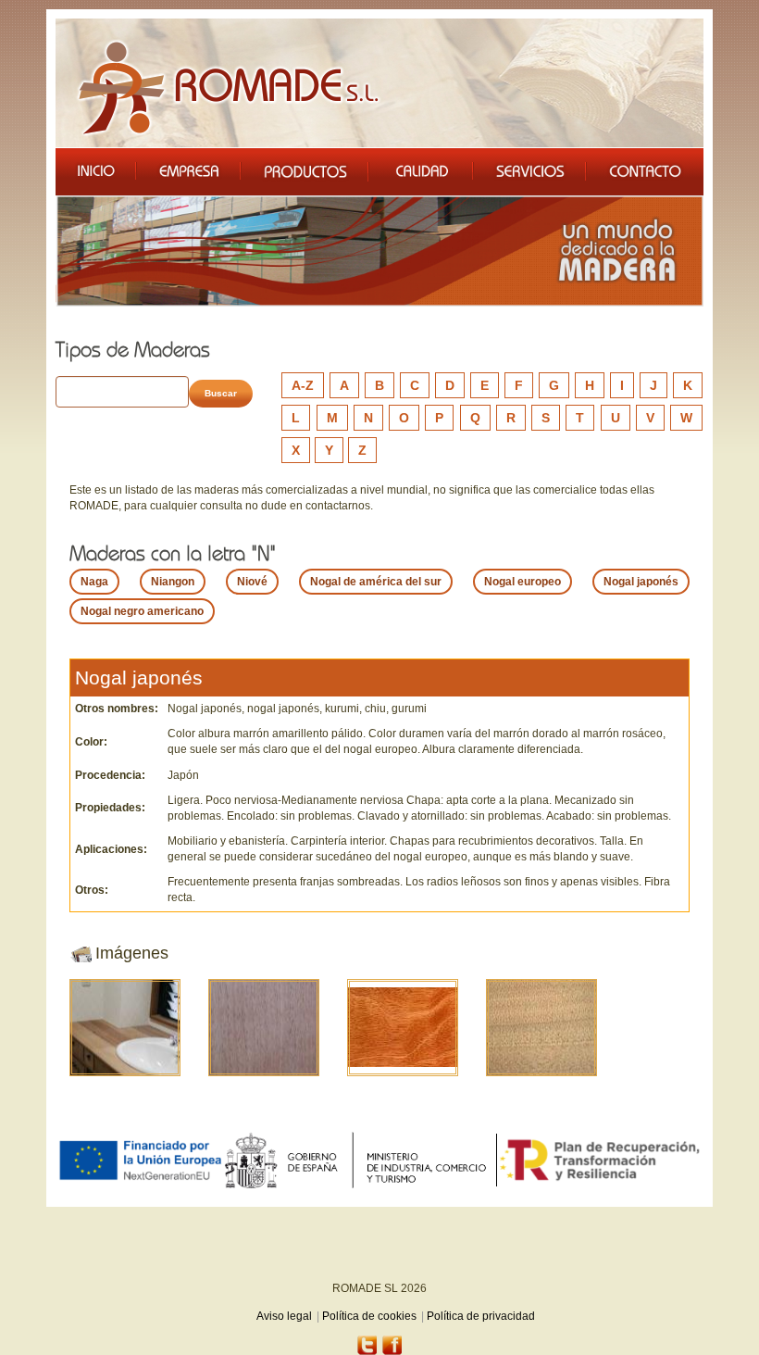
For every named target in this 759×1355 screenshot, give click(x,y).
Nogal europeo (522, 581)
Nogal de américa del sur (376, 581)
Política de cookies (369, 1316)
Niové (252, 581)
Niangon (172, 581)
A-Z (303, 385)
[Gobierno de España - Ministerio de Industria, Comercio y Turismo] (360, 1160)
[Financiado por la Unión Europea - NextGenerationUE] (140, 1160)
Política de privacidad (481, 1316)
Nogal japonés (640, 581)
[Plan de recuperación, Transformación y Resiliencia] (600, 1160)
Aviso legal (284, 1316)
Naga (94, 581)
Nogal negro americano (142, 611)
